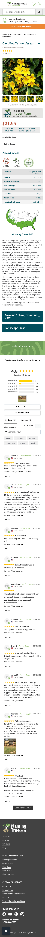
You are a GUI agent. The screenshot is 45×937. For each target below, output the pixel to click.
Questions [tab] (24, 420)
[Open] (6, 931)
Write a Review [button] (24, 407)
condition (20, 438)
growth (23, 443)
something (10, 443)
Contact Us (6, 886)
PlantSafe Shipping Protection (13, 893)
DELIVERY (32, 438)
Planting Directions (9, 860)
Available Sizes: (9, 137)
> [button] (23, 808)
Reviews (5, 840)
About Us (6, 836)
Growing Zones (8, 863)
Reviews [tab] (8, 420)
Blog (4, 847)
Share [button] (9, 476)
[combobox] (22, 12)
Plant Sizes (6, 867)
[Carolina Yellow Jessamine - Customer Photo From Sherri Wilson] (22, 399)
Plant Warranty (8, 874)
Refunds (5, 897)
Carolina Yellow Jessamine (13, 471)
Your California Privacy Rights (13, 901)
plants (8, 438)
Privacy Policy (7, 890)
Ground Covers (15, 34)
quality (33, 443)
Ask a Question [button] (23, 413)
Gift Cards (6, 844)
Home (4, 34)
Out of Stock (9, 144)
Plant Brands (7, 870)
